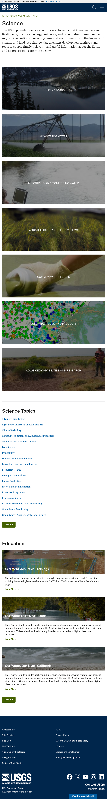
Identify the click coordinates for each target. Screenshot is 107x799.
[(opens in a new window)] (69, 776)
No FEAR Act (8, 746)
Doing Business (9, 757)
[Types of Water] (53, 88)
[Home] (10, 9)
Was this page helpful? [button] (83, 796)
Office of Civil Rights (12, 763)
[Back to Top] (97, 789)
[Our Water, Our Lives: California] (53, 658)
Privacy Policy (62, 735)
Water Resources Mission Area (20, 16)
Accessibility (8, 730)
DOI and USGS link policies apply (72, 741)
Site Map (6, 741)
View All (9, 524)
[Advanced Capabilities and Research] (53, 369)
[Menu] (102, 8)
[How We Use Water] (53, 135)
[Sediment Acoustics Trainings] (53, 562)
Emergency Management (68, 757)
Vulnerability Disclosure (13, 752)
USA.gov (60, 746)
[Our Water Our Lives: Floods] (53, 609)
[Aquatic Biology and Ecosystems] (53, 229)
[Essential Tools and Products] (53, 322)
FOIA (58, 730)
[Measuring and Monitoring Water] (53, 182)
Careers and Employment (68, 752)
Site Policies (8, 735)
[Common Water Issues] (53, 276)
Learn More (10, 589)
